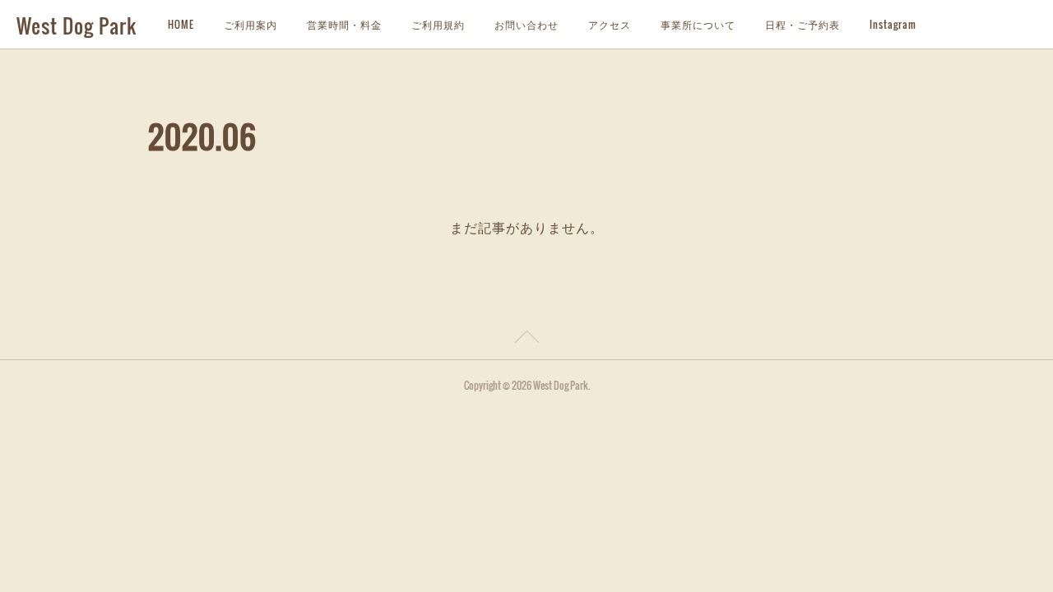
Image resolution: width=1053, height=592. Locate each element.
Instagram (893, 24)
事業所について (698, 24)
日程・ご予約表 (802, 24)
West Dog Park (76, 25)
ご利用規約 (438, 24)
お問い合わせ (526, 24)
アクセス (609, 24)
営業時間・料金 (344, 24)
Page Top (526, 340)
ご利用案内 (250, 24)
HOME (181, 24)
